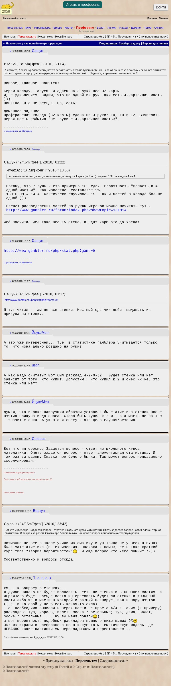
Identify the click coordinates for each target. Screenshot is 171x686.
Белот (101, 27)
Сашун (37, 51)
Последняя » (126, 36)
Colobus (38, 439)
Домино (136, 27)
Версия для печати (155, 43)
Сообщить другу (129, 43)
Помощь (163, 18)
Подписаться (108, 43)
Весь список (14, 27)
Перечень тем (86, 660)
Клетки (69, 27)
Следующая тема (112, 660)
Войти (161, 7)
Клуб (28, 27)
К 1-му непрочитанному (152, 36)
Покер (147, 27)
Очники (158, 27)
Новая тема (45, 36)
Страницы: (91, 36)
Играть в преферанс (83, 4)
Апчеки (112, 27)
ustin (35, 365)
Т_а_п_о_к (42, 578)
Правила (152, 18)
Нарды (123, 27)
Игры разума (42, 27)
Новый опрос (63, 36)
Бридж (57, 27)
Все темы (10, 36)
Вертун (39, 511)
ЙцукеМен (40, 332)
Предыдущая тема (59, 660)
